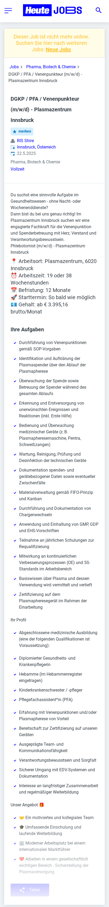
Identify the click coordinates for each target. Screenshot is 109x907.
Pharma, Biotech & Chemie (51, 66)
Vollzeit (17, 169)
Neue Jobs (58, 49)
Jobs (14, 66)
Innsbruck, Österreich (36, 147)
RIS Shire (25, 140)
